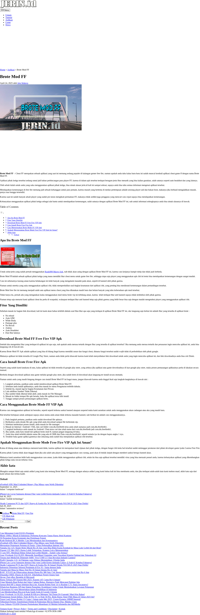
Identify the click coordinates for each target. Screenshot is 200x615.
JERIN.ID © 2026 (8, 614)
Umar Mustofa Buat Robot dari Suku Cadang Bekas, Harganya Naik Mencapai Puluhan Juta (40, 582)
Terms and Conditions (37, 609)
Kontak (62, 609)
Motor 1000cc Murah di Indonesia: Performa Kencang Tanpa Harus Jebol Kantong (35, 535)
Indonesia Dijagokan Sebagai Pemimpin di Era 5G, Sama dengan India (30, 567)
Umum (8, 15)
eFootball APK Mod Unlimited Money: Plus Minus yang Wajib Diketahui (31, 484)
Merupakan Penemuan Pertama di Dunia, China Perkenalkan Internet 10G (32, 545)
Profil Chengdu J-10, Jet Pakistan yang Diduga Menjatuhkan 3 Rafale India (32, 560)
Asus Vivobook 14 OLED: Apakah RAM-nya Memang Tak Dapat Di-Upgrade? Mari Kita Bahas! (42, 594)
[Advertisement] (43, 47)
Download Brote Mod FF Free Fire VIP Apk (24, 223)
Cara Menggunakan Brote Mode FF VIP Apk (24, 227)
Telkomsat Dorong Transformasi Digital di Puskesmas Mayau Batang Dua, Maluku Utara (38, 602)
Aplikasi (9, 20)
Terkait (16, 235)
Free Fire (29, 513)
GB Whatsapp (8, 519)
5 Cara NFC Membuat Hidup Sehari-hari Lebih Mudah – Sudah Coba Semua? (34, 553)
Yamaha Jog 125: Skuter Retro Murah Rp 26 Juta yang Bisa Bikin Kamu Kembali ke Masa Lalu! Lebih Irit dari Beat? (50, 548)
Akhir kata (11, 232)
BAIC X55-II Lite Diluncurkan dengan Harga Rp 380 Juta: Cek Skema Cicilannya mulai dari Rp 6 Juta (44, 572)
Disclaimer (52, 609)
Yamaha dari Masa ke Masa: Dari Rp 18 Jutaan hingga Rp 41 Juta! (28, 570)
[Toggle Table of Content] (2, 213)
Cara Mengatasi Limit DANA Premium (17, 533)
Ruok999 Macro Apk (54, 272)
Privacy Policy (20, 609)
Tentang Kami (6, 609)
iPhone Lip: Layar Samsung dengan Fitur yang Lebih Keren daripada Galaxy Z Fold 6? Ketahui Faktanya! (46, 494)
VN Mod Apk (8, 516)
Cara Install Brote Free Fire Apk (19, 225)
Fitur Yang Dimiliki (15, 220)
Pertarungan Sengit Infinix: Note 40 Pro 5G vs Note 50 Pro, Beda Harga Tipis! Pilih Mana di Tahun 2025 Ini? (47, 597)
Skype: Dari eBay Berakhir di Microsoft (17, 577)
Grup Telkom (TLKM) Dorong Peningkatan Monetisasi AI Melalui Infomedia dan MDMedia (40, 604)
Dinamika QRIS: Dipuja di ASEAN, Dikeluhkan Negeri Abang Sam (29, 575)
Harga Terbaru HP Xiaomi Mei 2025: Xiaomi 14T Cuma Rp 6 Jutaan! (30, 580)
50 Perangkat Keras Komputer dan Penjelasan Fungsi (23, 538)
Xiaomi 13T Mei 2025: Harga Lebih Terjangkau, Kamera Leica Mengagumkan (34, 550)
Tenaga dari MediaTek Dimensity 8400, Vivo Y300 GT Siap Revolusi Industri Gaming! (38, 557)
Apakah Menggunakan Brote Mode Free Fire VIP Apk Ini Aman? (32, 230)
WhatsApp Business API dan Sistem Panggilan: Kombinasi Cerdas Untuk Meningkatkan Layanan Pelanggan (47, 587)
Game (8, 22)
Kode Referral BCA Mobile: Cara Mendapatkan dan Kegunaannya (29, 540)
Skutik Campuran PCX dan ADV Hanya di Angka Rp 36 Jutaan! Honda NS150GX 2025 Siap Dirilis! (44, 503)
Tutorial (8, 17)
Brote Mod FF (18, 513)
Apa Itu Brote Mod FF (16, 218)
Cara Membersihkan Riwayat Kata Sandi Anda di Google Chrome (28, 592)
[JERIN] (18, 7)
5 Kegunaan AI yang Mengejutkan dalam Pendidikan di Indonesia (28, 589)
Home (2, 70)
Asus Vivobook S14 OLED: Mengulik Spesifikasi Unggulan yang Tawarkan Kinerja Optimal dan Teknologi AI (48, 555)
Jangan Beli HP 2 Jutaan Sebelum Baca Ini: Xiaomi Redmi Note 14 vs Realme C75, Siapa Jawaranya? (44, 584)
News (7, 25)
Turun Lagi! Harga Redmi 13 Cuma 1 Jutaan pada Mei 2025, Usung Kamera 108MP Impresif (40, 599)
